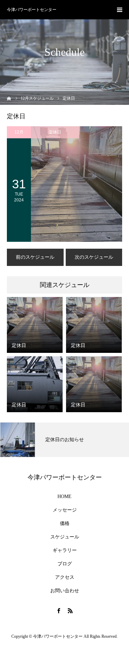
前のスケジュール (35, 257)
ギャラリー (65, 550)
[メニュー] (119, 9)
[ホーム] (9, 97)
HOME (64, 496)
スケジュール (64, 537)
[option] (64, 440)
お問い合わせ (64, 590)
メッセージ (65, 510)
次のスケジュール (94, 257)
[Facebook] (58, 610)
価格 (64, 523)
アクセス (64, 577)
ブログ (64, 564)
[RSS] (70, 610)
